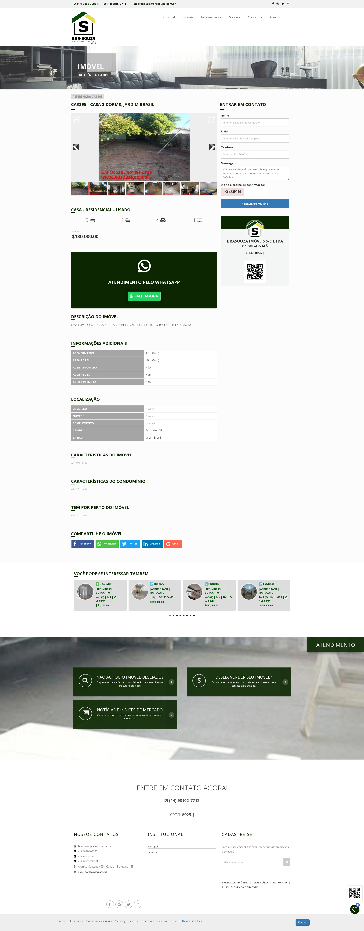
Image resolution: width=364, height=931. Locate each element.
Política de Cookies (190, 921)
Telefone (227, 147)
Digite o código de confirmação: (243, 185)
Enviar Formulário (256, 203)
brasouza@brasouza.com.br (94, 846)
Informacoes (210, 17)
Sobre (233, 17)
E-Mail (225, 131)
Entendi (302, 922)
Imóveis (187, 17)
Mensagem (228, 163)
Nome (225, 115)
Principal (168, 17)
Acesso (275, 17)
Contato (254, 17)
